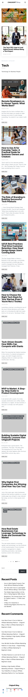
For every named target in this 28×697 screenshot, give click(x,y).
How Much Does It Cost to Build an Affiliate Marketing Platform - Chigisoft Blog (13, 623)
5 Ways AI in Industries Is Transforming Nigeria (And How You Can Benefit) (14, 604)
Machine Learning (9, 130)
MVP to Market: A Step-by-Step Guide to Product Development (14, 390)
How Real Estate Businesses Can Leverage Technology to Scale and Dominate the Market (14, 533)
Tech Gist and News (16, 418)
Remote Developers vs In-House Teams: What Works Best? (13, 103)
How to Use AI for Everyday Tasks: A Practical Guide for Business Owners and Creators (13, 152)
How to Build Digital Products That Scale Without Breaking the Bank (14, 14)
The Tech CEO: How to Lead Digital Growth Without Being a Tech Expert (13, 49)
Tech (5, 81)
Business (6, 177)
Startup (16, 81)
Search (3, 568)
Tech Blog (7, 418)
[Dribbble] (18, 690)
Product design (14, 177)
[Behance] (22, 690)
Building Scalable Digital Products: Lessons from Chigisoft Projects (14, 437)
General (6, 509)
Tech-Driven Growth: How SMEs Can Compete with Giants (12, 344)
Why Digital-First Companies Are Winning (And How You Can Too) (14, 484)
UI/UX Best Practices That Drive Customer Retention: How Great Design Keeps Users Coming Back (12, 248)
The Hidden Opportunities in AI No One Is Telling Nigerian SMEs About (14, 593)
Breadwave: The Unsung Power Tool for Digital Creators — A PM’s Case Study (14, 598)
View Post (4, 122)
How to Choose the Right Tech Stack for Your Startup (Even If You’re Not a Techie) (12, 298)
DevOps (10, 81)
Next (16, 561)
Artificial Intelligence (14, 128)
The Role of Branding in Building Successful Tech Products (13, 199)
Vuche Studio (18, 179)
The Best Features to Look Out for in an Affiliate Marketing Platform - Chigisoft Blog (13, 657)
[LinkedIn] (3, 692)
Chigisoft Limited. (17, 688)
